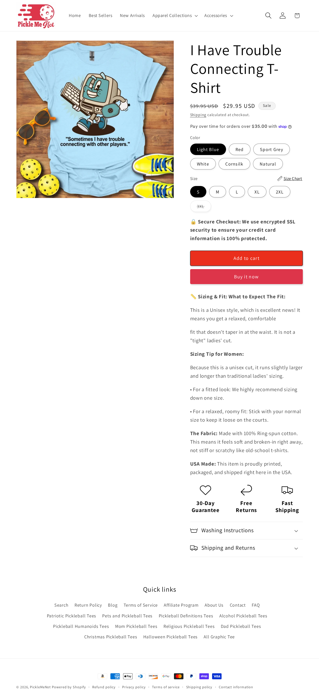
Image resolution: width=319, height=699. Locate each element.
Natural (268, 164)
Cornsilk (234, 164)
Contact (238, 605)
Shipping (198, 114)
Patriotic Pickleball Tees (71, 616)
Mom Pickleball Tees (136, 626)
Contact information (236, 687)
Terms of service (166, 687)
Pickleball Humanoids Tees (81, 626)
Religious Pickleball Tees (189, 626)
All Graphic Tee (219, 637)
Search (61, 605)
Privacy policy (134, 687)
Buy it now (246, 276)
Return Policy (88, 605)
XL (257, 192)
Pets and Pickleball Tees (127, 616)
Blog (112, 605)
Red (240, 149)
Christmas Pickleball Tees (110, 637)
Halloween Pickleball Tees (170, 637)
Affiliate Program (181, 605)
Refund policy (104, 687)
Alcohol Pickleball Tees (243, 616)
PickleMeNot (40, 687)
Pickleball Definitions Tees (186, 616)
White (203, 164)
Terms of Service (141, 605)
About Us (214, 605)
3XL (204, 207)
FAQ (256, 605)
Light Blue (208, 149)
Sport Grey (271, 149)
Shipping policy (199, 687)
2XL (280, 192)
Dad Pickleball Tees (241, 626)
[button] (174, 15)
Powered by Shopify (69, 687)
